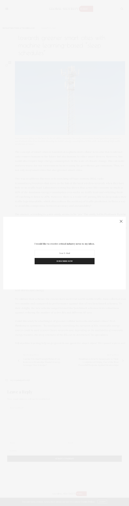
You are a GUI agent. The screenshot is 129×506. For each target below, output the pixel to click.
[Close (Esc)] (121, 221)
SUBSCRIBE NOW (64, 261)
